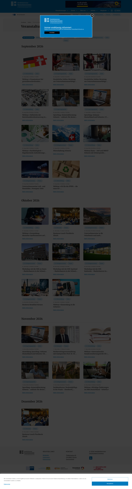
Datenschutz (7, 484)
